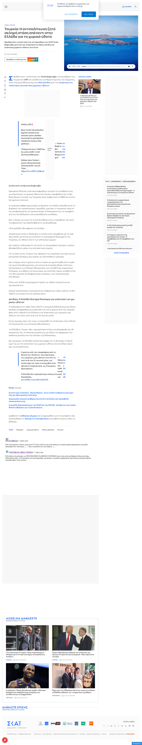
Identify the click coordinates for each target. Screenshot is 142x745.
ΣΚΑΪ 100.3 (46, 723)
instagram (114, 725)
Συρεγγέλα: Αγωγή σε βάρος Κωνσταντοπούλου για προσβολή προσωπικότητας (39, 400)
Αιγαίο (60, 430)
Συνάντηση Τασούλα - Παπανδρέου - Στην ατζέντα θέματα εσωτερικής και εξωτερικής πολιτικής (41, 394)
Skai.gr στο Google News (37, 419)
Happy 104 (91, 723)
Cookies (82, 734)
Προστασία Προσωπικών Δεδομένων (65, 734)
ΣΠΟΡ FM (55, 723)
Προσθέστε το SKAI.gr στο (20, 59)
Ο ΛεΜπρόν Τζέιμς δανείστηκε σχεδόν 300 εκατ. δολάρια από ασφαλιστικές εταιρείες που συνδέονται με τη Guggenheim (26, 692)
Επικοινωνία (22, 727)
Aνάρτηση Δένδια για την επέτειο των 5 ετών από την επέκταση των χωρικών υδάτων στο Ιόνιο (89, 99)
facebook (5, 77)
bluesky (122, 725)
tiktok (118, 725)
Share (5, 97)
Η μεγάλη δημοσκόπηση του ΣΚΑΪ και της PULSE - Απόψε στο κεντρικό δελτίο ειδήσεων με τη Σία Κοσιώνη (42, 406)
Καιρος (128, 6)
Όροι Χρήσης (47, 734)
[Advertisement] (56, 601)
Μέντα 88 (83, 723)
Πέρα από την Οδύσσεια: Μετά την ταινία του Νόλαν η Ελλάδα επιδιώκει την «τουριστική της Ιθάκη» (73, 691)
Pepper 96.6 (76, 723)
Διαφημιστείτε (12, 727)
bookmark (5, 93)
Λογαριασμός (135, 7)
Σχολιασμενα (129, 181)
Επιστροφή (136, 737)
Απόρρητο (137, 743)
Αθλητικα (9, 697)
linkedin (111, 725)
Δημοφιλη (116, 181)
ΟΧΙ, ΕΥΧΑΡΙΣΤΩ (71, 14)
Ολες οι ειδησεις (121, 253)
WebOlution (131, 734)
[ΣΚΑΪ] (14, 723)
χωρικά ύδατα (33, 430)
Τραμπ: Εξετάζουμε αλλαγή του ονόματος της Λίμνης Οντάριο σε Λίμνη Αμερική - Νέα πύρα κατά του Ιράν (73, 655)
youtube (129, 725)
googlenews (133, 725)
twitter (5, 81)
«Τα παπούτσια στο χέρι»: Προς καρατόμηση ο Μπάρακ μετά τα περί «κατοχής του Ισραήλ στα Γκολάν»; (25, 655)
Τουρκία (20, 430)
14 (5, 88)
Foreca (104, 734)
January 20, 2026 (64, 151)
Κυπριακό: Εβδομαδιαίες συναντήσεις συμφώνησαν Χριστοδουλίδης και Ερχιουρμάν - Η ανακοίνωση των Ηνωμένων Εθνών (120, 189)
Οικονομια (56, 695)
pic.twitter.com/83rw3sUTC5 (34, 380)
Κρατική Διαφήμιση (93, 734)
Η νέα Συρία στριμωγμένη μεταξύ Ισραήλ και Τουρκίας (120, 226)
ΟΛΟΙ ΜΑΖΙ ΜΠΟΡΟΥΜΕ (66, 724)
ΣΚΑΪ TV (40, 723)
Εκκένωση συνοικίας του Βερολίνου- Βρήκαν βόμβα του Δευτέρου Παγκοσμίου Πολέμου (121, 215)
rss (125, 725)
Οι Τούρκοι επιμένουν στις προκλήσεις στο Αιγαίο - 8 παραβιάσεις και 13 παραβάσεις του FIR (120, 238)
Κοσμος (9, 660)
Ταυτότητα (37, 734)
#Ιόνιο (52, 358)
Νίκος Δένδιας (48, 430)
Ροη (107, 181)
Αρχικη (6, 25)
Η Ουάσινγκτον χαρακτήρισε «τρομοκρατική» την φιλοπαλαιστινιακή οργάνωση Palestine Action (118, 203)
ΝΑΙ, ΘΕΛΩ (88, 14)
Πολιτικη (12, 25)
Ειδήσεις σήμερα (29, 416)
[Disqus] (50, 464)
